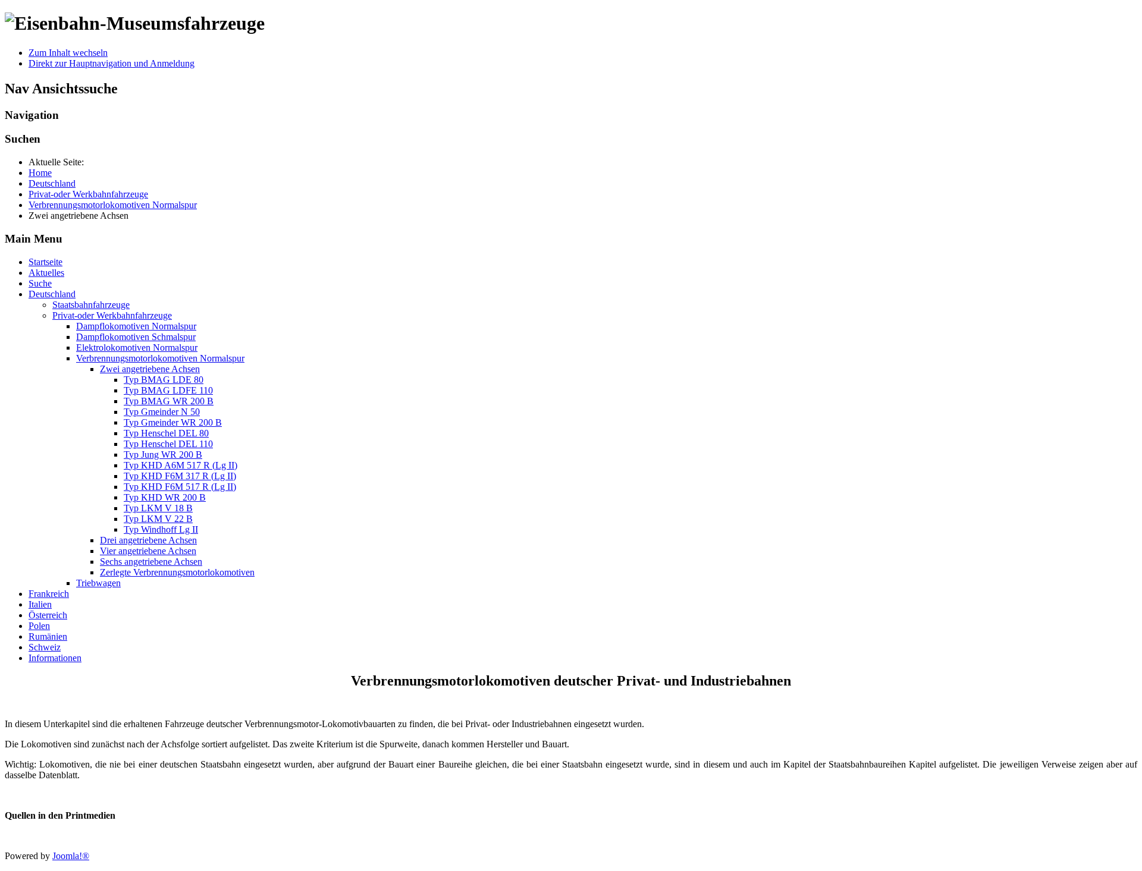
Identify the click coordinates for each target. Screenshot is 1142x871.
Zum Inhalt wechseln (68, 53)
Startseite (45, 262)
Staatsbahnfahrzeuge (91, 305)
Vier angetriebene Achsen (148, 551)
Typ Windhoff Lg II (161, 529)
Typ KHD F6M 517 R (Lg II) (180, 487)
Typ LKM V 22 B (158, 519)
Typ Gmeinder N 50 (162, 412)
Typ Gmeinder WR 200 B (173, 422)
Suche (40, 283)
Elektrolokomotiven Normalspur (136, 347)
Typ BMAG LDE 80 (163, 380)
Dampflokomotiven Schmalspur (136, 337)
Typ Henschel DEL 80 (166, 433)
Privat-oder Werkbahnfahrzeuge (112, 315)
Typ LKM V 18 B (158, 508)
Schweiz (45, 647)
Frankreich (49, 594)
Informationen (55, 658)
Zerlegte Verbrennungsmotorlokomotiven (177, 572)
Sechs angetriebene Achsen (151, 561)
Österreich (48, 615)
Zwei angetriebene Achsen (150, 369)
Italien (40, 604)
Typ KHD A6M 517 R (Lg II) (180, 465)
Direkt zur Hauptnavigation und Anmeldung (111, 63)
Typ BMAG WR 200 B (169, 401)
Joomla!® (70, 856)
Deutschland (52, 294)
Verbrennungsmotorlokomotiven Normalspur (160, 358)
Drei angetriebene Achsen (148, 540)
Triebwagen (98, 583)
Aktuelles (46, 273)
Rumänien (48, 636)
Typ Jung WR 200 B (163, 454)
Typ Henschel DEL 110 (168, 444)
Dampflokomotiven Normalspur (136, 326)
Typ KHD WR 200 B (165, 497)
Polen (39, 626)
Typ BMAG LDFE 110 (168, 390)
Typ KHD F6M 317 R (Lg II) (180, 476)
